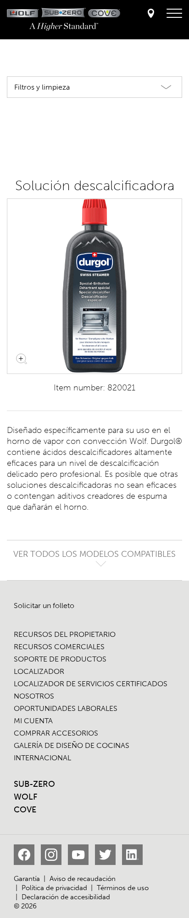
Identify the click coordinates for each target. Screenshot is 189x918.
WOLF (25, 797)
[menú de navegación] (174, 13)
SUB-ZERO (34, 784)
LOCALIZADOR (39, 671)
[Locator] (151, 14)
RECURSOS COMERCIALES (59, 646)
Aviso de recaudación (83, 879)
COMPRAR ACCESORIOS (56, 733)
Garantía (27, 879)
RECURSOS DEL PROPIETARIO (65, 634)
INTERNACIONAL (42, 757)
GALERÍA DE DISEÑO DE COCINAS (71, 745)
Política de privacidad (54, 888)
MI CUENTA (33, 720)
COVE (25, 810)
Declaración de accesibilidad (66, 897)
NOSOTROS (34, 696)
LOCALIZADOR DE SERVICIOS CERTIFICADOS (90, 683)
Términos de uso (123, 888)
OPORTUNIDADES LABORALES (65, 708)
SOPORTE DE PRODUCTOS (60, 659)
